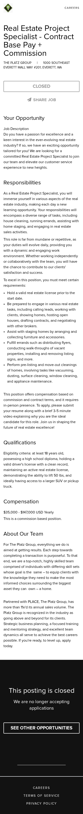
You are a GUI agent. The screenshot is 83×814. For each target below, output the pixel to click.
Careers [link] (72, 8)
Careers (41, 788)
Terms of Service (42, 795)
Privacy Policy (41, 803)
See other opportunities (41, 728)
